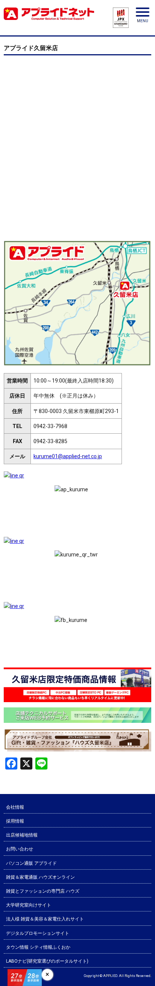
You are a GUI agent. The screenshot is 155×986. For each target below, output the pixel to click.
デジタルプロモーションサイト (37, 933)
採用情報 (15, 821)
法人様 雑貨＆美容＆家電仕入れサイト (45, 919)
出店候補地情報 (22, 835)
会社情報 (15, 807)
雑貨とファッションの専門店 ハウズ (42, 891)
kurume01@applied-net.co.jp (67, 456)
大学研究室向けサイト (28, 905)
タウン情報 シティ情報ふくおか (38, 947)
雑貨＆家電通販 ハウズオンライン (40, 877)
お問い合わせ (19, 849)
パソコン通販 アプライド (31, 863)
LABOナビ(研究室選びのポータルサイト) (47, 961)
